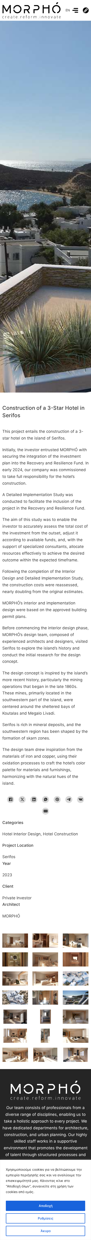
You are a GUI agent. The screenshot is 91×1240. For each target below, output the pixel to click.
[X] (22, 799)
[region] (45, 1200)
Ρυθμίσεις (45, 1218)
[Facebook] (10, 799)
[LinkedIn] (33, 799)
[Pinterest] (57, 799)
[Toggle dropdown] (86, 10)
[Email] (45, 811)
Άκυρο (46, 1231)
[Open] (75, 10)
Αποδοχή (45, 1206)
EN (68, 10)
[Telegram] (68, 799)
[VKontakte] (80, 799)
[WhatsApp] (45, 799)
